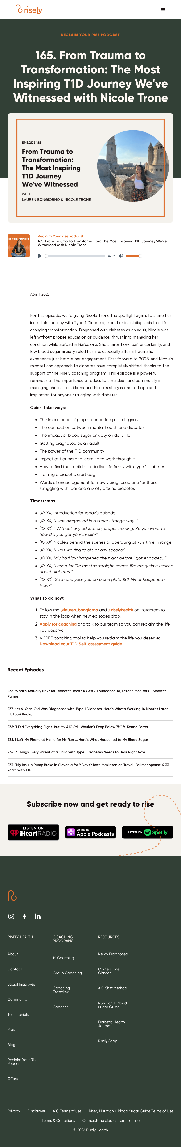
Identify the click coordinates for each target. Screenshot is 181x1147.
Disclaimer (36, 1111)
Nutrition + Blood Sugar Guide (112, 1005)
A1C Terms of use (67, 1111)
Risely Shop (107, 1041)
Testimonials (18, 1014)
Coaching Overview (61, 990)
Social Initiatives (21, 984)
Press (12, 1029)
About (13, 954)
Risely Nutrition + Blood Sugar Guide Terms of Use (131, 1111)
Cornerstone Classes (108, 971)
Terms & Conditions (58, 1120)
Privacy (14, 1111)
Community (18, 999)
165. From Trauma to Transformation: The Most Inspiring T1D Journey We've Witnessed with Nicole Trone (102, 243)
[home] (29, 9)
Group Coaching (67, 973)
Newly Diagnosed (113, 954)
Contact (15, 969)
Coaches (60, 1007)
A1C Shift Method (112, 988)
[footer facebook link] (24, 916)
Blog (11, 1044)
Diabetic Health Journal (111, 1024)
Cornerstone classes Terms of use (111, 1120)
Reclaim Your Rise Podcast (60, 236)
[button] (163, 9)
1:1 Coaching (63, 958)
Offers (13, 1078)
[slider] (75, 256)
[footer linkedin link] (37, 916)
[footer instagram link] (11, 916)
